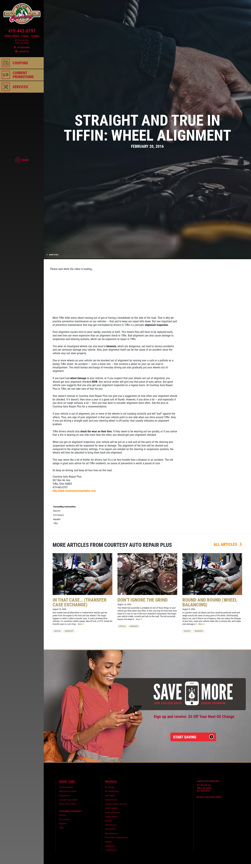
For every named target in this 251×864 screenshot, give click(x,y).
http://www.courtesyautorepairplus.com (74, 490)
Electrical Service (112, 812)
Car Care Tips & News (68, 799)
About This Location (68, 804)
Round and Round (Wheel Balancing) (209, 602)
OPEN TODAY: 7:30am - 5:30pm (21, 36)
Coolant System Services (116, 804)
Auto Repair (110, 795)
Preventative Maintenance (116, 837)
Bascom (56, 510)
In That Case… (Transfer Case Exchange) (80, 602)
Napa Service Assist (67, 791)
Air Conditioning (112, 791)
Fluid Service (110, 825)
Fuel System (110, 829)
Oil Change (109, 787)
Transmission (111, 850)
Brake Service (111, 799)
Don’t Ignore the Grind (142, 600)
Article (57, 631)
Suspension (110, 846)
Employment (64, 795)
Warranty (69, 631)
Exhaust (108, 820)
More (80, 624)
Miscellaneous (111, 833)
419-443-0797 (203, 791)
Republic (57, 519)
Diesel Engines (111, 808)
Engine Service (111, 816)
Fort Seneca (58, 515)
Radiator (108, 841)
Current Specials (66, 787)
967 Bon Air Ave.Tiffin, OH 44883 (204, 786)
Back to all (54, 255)
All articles (226, 544)
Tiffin (55, 523)
